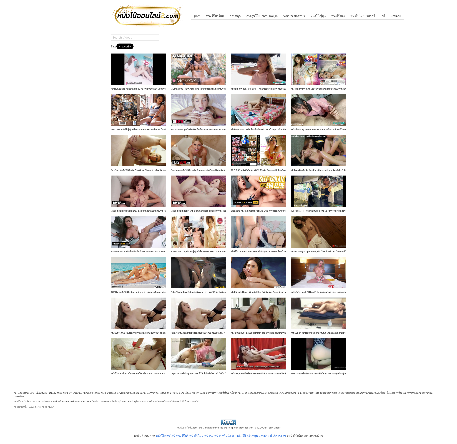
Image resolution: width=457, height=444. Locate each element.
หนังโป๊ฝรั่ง (338, 16)
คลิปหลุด (235, 16)
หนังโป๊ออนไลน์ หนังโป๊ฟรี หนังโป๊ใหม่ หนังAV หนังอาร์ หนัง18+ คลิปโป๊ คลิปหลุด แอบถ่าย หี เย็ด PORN (221, 436)
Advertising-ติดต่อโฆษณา (41, 406)
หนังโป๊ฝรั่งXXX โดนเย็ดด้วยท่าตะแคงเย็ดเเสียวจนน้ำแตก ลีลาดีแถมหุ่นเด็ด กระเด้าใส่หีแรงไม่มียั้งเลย (157, 332)
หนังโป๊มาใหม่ (215, 16)
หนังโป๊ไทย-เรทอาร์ (362, 16)
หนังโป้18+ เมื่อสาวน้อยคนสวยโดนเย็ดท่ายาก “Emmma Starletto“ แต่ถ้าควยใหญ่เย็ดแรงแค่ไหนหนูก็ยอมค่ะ (161, 373)
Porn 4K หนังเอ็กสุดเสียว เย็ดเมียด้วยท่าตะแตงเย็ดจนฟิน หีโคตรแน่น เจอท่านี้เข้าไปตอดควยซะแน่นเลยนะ (220, 332)
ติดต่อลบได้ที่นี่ (20, 406)
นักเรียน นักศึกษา (294, 16)
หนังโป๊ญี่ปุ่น (318, 16)
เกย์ (383, 16)
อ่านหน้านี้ (194, 401)
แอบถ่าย (396, 16)
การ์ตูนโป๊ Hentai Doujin (262, 16)
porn (197, 16)
